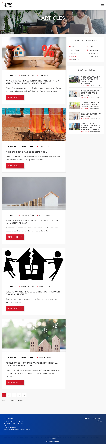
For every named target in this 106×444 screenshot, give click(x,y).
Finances (12, 75)
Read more (13, 97)
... (13, 395)
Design (73, 53)
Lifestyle (75, 60)
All (72, 47)
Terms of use (91, 437)
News (91, 47)
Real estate (93, 50)
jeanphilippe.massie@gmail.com (19, 429)
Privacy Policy (81, 437)
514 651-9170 (12, 427)
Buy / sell (75, 50)
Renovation (93, 53)
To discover (93, 56)
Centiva (57, 441)
